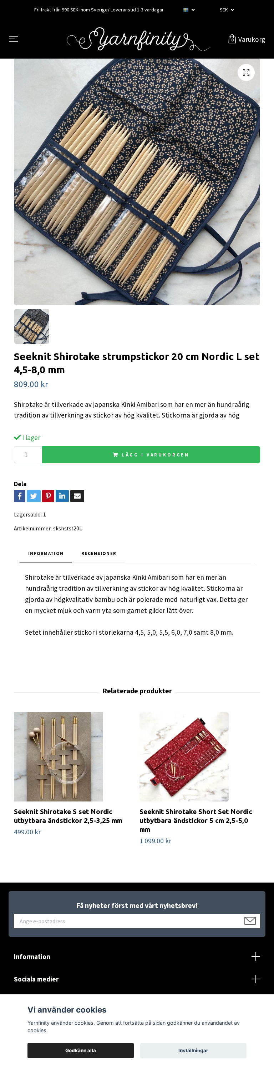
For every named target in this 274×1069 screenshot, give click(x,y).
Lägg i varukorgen (155, 455)
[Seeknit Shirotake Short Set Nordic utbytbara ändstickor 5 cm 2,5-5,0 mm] (199, 756)
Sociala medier (36, 979)
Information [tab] (46, 553)
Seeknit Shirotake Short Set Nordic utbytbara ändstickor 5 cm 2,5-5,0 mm (195, 820)
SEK (224, 9)
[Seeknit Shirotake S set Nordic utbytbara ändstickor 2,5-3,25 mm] (74, 756)
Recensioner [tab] (98, 553)
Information (32, 956)
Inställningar (193, 1050)
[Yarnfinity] (138, 39)
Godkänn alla (80, 1050)
